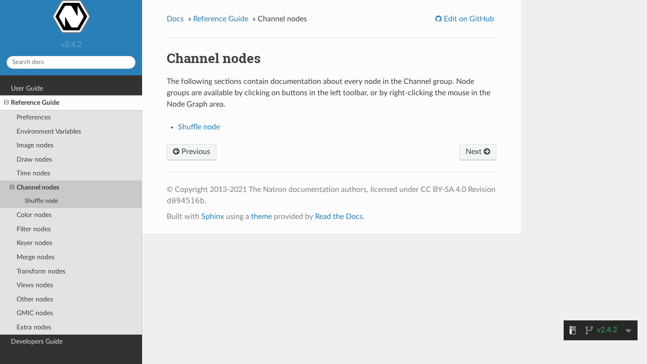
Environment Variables (49, 131)
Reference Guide (35, 102)
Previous (195, 151)
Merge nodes (35, 257)
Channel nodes (38, 187)
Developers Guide (37, 341)
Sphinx (212, 216)
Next (475, 151)
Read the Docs (339, 216)
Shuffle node (41, 201)
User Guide (27, 88)
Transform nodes (41, 271)
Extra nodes (34, 327)
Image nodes (35, 145)
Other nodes (35, 299)
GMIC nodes (35, 313)
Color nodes (34, 214)
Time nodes (33, 173)
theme (261, 216)
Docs (175, 19)
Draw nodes (34, 159)
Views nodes (35, 285)
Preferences (34, 117)
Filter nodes (34, 229)
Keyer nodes (34, 242)
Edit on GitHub (468, 19)
